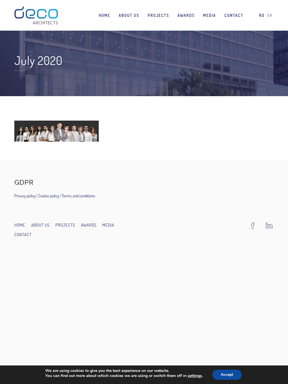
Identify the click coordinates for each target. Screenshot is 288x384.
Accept (227, 374)
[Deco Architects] (36, 15)
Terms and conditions (78, 195)
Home (104, 15)
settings (195, 375)
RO (262, 15)
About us (129, 15)
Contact (233, 15)
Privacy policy (25, 195)
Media (209, 15)
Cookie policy (48, 195)
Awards (186, 15)
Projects (158, 15)
